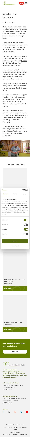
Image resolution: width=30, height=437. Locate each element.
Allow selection (15, 246)
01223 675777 (8, 389)
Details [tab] (15, 194)
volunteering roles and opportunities (15, 72)
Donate (21, 3)
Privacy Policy (7, 434)
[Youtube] (27, 412)
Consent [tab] (5, 194)
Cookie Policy (23, 434)
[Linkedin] (21, 412)
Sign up (15, 351)
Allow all (15, 241)
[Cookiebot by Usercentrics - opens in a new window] (21, 190)
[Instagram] (15, 412)
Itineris (18, 432)
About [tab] (24, 194)
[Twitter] (9, 412)
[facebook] (3, 412)
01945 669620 (8, 402)
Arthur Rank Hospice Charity (9, 3)
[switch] (26, 225)
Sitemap (15, 434)
